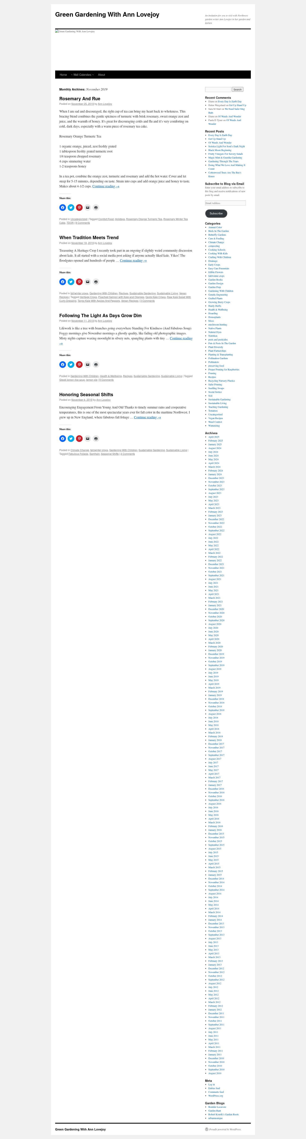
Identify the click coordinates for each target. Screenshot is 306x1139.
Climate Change (80, 450)
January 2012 (215, 1009)
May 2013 (213, 949)
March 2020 (214, 642)
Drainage (212, 260)
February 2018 (215, 736)
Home (63, 75)
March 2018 (214, 732)
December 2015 (216, 833)
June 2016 (213, 811)
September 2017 (216, 755)
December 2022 (216, 519)
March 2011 (214, 1047)
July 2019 (213, 672)
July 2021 (213, 582)
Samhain (95, 453)
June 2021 (213, 586)
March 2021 (214, 597)
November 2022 (216, 522)
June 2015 (213, 856)
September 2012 (216, 979)
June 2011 (213, 1035)
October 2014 (215, 886)
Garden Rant (214, 1110)
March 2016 (214, 822)
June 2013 (213, 945)
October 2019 (215, 661)
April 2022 (213, 549)
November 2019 (216, 657)
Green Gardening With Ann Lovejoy (107, 14)
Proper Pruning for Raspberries (223, 369)
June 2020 (213, 631)
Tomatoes (213, 410)
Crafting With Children (219, 257)
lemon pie (91, 379)
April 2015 (213, 863)
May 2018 (213, 725)
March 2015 (214, 867)
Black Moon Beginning (219, 150)
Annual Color (215, 227)
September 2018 (216, 710)
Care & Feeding (216, 238)
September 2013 (216, 934)
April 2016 (213, 818)
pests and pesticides (218, 339)
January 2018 (215, 740)
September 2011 (216, 1024)
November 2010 (216, 1062)
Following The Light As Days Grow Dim (100, 315)
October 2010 (215, 1065)
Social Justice (215, 391)
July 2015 (213, 852)
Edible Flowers (215, 272)
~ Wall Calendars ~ (82, 75)
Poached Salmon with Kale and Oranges (121, 297)
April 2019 (213, 683)
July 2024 (213, 451)
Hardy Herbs (214, 305)
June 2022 (213, 541)
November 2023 (216, 481)
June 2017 (213, 766)
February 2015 (215, 871)
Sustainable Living (167, 293)
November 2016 (216, 792)
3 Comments (147, 300)
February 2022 (215, 556)
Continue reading (105, 186)
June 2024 (213, 455)
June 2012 (213, 990)
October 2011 (215, 1020)
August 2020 (214, 624)
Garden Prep (214, 287)
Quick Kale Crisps (156, 297)
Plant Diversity (215, 347)
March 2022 (214, 552)
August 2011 (214, 1028)
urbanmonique (215, 1118)
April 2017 (213, 773)
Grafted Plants (215, 298)
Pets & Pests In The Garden (222, 343)
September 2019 (216, 665)
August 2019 (214, 668)
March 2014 (214, 912)
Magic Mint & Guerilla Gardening (225, 157)
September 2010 (216, 1069)
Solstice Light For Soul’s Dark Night (226, 146)
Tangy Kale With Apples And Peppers (99, 300)
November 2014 (216, 882)
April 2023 (213, 504)
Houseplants (214, 317)
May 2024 (213, 459)
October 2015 (215, 841)
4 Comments (128, 453)
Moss (211, 320)
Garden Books (215, 279)
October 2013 (215, 930)
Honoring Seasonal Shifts (86, 394)
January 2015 (215, 874)
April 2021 (213, 594)
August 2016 (214, 803)
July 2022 (213, 537)
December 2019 (216, 653)
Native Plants (214, 328)
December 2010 (216, 1058)
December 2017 (216, 743)
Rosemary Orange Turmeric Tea (144, 219)
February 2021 (215, 601)
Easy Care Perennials (218, 268)
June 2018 (213, 721)
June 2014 (213, 901)
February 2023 (215, 511)
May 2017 (213, 770)
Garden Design (215, 283)
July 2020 (213, 627)
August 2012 (214, 983)
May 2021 (213, 590)
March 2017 (214, 777)
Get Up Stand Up (237, 105)
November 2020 (216, 612)
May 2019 (213, 680)
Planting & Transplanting (220, 354)
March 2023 (214, 508)
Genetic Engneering (218, 294)
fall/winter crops (79, 293)
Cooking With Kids (218, 253)
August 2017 (214, 758)
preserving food (216, 365)
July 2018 (213, 717)
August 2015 (214, 848)
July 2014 (213, 897)
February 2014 (215, 916)
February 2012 (215, 1005)
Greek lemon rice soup (72, 379)
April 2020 (213, 639)
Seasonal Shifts (110, 453)
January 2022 (215, 560)
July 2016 (213, 807)
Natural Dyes (214, 332)
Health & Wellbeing (111, 376)
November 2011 (216, 1017)
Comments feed (216, 1091)
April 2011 (213, 1043)
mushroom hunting (217, 324)
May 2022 (213, 545)
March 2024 (214, 466)
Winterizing (214, 425)
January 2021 (215, 605)
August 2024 (214, 448)
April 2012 (213, 998)
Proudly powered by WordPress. (225, 1129)
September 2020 (216, 620)
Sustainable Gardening (142, 293)
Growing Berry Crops (219, 302)
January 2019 (215, 695)
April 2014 (213, 908)
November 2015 (216, 837)
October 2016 (215, 796)
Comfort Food (106, 219)
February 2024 (215, 470)
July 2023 (213, 496)
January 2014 (215, 919)
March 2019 (214, 687)
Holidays (120, 219)
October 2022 (215, 526)
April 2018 (213, 728)
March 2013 (214, 957)
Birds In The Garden (218, 230)
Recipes (123, 293)
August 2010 (214, 1073)
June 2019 (213, 676)
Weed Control (215, 421)
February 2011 (215, 1050)
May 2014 (213, 904)
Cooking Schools (216, 249)
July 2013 (213, 942)
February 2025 (215, 440)
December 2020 (216, 609)
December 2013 (216, 923)
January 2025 (215, 444)
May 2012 (213, 994)
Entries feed (214, 1088)
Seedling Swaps (216, 388)
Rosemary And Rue (79, 98)
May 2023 (213, 500)
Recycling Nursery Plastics (221, 380)
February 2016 (215, 826)
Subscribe (216, 213)
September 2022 (216, 530)
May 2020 (213, 635)
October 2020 (215, 616)
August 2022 (214, 534)
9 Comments (106, 379)
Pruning (212, 373)
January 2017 (215, 785)
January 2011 (215, 1054)
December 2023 (216, 478)
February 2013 (215, 960)
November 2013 (216, 927)
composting (214, 245)
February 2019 (215, 691)
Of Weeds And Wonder (229, 116)
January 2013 (215, 964)
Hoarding (213, 313)
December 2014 (216, 878)
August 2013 (214, 938)
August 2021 (214, 579)
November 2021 (216, 567)
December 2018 (216, 698)
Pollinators (213, 362)
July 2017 (213, 762)
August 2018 (214, 713)
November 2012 (216, 972)
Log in (211, 1084)
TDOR (70, 222)
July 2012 (213, 987)
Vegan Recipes (129, 300)
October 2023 (215, 485)
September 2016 (216, 799)
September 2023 (216, 489)
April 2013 (213, 953)
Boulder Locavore (217, 1106)
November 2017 (216, 747)
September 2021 (216, 575)
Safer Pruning (215, 384)
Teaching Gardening (218, 406)
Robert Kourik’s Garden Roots (223, 1114)
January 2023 (215, 515)
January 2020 (215, 650)
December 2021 (216, 564)
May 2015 (213, 859)
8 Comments (83, 222)
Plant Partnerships (217, 350)
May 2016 (213, 814)
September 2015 (216, 844)
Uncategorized (79, 219)
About (101, 75)
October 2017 (215, 751)
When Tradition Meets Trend (89, 237)
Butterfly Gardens (217, 234)
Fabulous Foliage (78, 453)
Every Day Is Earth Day (230, 101)
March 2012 (214, 1002)
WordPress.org (215, 1095)
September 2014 (216, 889)
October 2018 (215, 706)
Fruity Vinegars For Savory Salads (225, 153)
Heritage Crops (88, 297)
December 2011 (216, 1013)
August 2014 (214, 893)
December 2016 (216, 788)
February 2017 (215, 781)
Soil (210, 395)
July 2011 (213, 1032)
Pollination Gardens (218, 358)
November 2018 (216, 702)
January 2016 (215, 829)
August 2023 (214, 493)
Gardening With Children (104, 293)
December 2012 (216, 968)
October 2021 (215, 571)
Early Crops (214, 264)
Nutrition (212, 335)
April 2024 (213, 463)
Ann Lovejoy (105, 103)
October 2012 (215, 975)
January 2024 (215, 474)
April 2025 (213, 436)
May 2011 (213, 1039)
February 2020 (215, 646)
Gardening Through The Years (223, 161)
